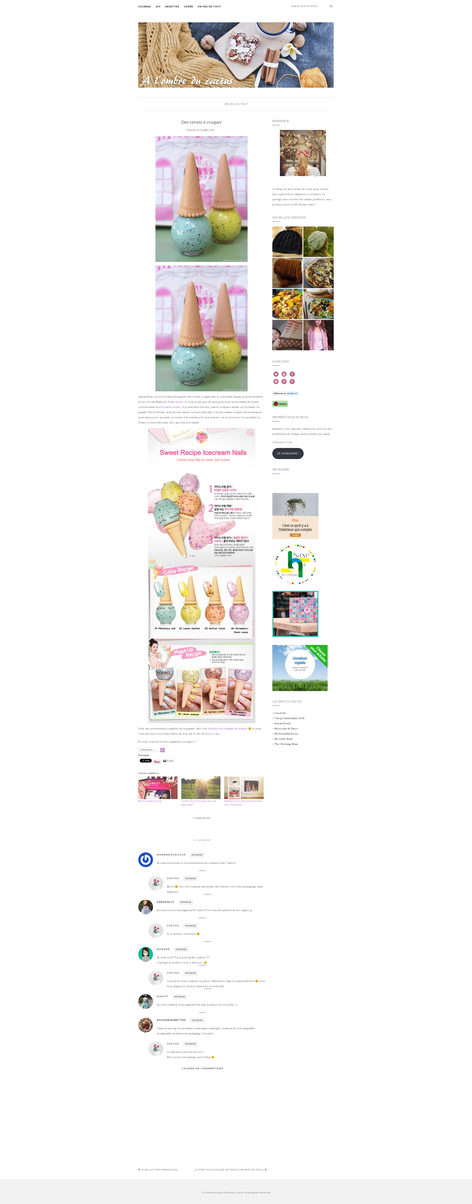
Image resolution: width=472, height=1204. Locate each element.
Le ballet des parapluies (158, 1169)
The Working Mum (286, 744)
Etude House (175, 401)
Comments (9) (201, 818)
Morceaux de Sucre (286, 728)
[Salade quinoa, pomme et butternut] (287, 304)
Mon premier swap (150, 801)
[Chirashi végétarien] (318, 304)
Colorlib (240, 1192)
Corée (188, 6)
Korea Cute (212, 733)
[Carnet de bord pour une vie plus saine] (201, 788)
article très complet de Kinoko (228, 728)
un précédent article (167, 407)
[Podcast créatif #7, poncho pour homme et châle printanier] (287, 335)
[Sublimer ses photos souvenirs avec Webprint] (243, 788)
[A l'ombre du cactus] (236, 54)
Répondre (197, 855)
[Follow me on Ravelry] (280, 403)
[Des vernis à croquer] (201, 199)
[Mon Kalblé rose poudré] (318, 335)
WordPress (264, 1192)
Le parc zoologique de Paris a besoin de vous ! (230, 1169)
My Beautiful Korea (286, 733)
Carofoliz (165, 902)
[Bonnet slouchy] (318, 241)
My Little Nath (284, 739)
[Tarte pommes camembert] (318, 273)
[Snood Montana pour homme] (287, 273)
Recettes (172, 6)
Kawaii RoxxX (283, 723)
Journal (144, 6)
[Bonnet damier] (287, 241)
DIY (158, 6)
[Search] (331, 6)
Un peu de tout (209, 6)
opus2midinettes (171, 1020)
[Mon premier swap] (158, 788)
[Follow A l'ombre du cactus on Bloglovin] (285, 393)
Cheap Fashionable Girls (290, 718)
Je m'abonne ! (288, 453)
